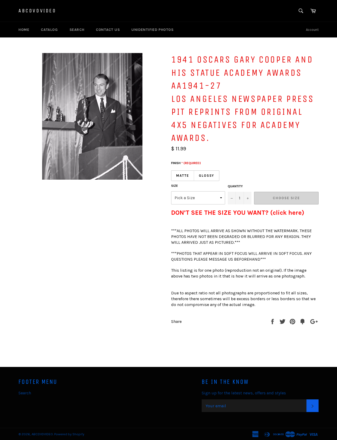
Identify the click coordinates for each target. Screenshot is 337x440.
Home (23, 29)
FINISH (186, 163)
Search (77, 29)
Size (174, 186)
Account (312, 30)
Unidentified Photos (152, 29)
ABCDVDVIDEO (37, 11)
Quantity (235, 186)
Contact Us (108, 29)
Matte (182, 176)
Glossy (207, 176)
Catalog (49, 29)
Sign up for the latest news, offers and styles (244, 392)
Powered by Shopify (69, 434)
